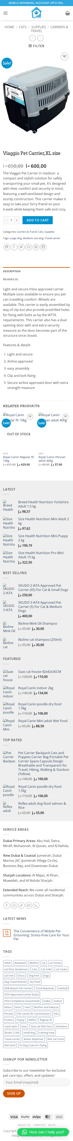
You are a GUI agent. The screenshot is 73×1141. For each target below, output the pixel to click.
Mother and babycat (46, 1007)
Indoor (58, 1001)
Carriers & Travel (27, 231)
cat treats (61, 969)
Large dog (16, 238)
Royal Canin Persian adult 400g (52, 458)
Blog (51, 1125)
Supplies (38, 27)
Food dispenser (45, 988)
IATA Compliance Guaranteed (22, 1001)
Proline (8, 1020)
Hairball (63, 988)
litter (18, 1007)
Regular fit (46, 1020)
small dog (29, 1032)
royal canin (10, 1026)
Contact (39, 1125)
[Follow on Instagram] (14, 905)
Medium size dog (33, 238)
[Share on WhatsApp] (6, 247)
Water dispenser (33, 1039)
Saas (24, 1026)
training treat (47, 1032)
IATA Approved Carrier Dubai (21, 994)
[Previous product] (40, 38)
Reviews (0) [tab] (10, 279)
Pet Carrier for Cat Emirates (33, 1013)
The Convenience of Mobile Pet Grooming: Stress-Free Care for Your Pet (41, 935)
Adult (7, 963)
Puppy (21, 1020)
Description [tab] (11, 271)
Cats (23, 27)
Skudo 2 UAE (11, 1032)
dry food (35, 982)
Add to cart (38, 220)
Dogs (46, 975)
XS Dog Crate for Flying (33, 1045)
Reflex (32, 1020)
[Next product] (32, 38)
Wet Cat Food (55, 1039)
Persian (8, 1013)
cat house (55, 963)
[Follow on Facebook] (6, 905)
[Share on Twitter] (21, 247)
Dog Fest (34, 975)
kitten (7, 1007)
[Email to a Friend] (28, 247)
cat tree (8, 975)
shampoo (61, 1026)
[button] (5, 13)
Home (9, 27)
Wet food (9, 1045)
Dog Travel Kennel (15, 982)
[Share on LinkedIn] (43, 247)
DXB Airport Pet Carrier (18, 988)
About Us (24, 1125)
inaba (46, 1001)
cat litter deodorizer (16, 969)
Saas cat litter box (41, 1026)
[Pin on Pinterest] (36, 247)
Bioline (34, 963)
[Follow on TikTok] (21, 905)
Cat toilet (46, 969)
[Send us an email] (28, 905)
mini (27, 1007)
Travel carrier (52, 238)
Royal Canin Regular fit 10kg (18, 458)
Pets (56, 1013)
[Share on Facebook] (14, 247)
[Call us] (36, 905)
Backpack (20, 963)
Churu (21, 975)
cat (43, 963)
